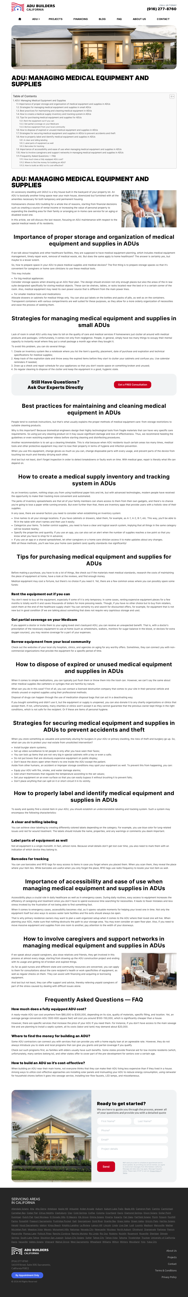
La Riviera (85, 1225)
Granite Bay (110, 1221)
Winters (124, 1241)
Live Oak (123, 1225)
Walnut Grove (62, 1241)
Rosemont (133, 1233)
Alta (32, 1208)
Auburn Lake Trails (113, 1208)
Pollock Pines (44, 1233)
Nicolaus (111, 1229)
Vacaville (23, 1241)
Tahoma (123, 1237)
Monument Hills (61, 1229)
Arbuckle (74, 1208)
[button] (170, 96)
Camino (156, 1208)
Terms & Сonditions (166, 1270)
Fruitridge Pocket (62, 1221)
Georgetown (84, 1221)
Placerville (16, 1233)
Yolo (143, 1241)
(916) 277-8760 (19, 1261)
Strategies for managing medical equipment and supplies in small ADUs (55, 107)
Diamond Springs (133, 1213)
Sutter (88, 1237)
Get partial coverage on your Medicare (41, 124)
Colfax (91, 1213)
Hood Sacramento (29, 1225)
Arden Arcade (87, 1208)
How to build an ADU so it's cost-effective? (44, 165)
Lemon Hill (96, 1225)
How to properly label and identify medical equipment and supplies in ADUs (57, 136)
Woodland (134, 1241)
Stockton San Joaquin (51, 1237)
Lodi (131, 1225)
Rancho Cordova (61, 1233)
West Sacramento (80, 1241)
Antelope (52, 1208)
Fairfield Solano (142, 1217)
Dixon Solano (150, 1213)
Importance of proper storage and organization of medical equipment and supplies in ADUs (64, 104)
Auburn (99, 1208)
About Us (139, 19)
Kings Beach (54, 1225)
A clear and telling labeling (35, 140)
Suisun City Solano (74, 1237)
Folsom (163, 1217)
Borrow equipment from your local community (44, 127)
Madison (148, 1225)
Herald (14, 1225)
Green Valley (137, 1221)
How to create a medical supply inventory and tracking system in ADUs (55, 114)
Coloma (100, 1213)
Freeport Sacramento (41, 1221)
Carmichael (167, 1208)
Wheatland (95, 1241)
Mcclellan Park (19, 1229)
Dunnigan (16, 1217)
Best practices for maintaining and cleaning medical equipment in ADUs (56, 110)
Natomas (74, 1229)
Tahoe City (98, 1237)
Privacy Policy (155, 1171)
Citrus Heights (46, 1213)
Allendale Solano (20, 1208)
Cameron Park (143, 1208)
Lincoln (107, 1225)
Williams (106, 1241)
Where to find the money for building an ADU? (45, 162)
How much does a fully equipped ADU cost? (43, 159)
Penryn (170, 1229)
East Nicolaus (41, 1217)
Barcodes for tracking (34, 146)
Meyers (47, 1229)
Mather (169, 1225)
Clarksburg (60, 1213)
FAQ (119, 19)
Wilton (115, 1241)
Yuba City (152, 1241)
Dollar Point (165, 1213)
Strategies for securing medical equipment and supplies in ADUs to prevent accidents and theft (67, 133)
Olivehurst (137, 1229)
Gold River (97, 1221)
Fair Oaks (128, 1217)
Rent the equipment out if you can (39, 121)
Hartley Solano (167, 1221)
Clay (70, 1213)
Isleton (43, 1225)
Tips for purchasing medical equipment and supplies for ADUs (51, 117)
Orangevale (150, 1229)
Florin (155, 1217)
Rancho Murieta (79, 1233)
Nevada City (87, 1229)
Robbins (113, 1233)
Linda (115, 1225)
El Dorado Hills (57, 1217)
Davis (120, 1213)
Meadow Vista (35, 1229)
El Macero (72, 1217)
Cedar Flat (32, 1213)
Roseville (144, 1233)
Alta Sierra (40, 1208)
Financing (80, 19)
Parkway (161, 1229)
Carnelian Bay (18, 1213)
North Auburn (124, 1229)
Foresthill (23, 1221)
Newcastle (100, 1229)
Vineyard (49, 1241)
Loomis (139, 1225)
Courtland (111, 1213)
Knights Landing (70, 1225)
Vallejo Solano (36, 1241)
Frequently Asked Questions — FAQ (38, 156)
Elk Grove (83, 1217)
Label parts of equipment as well (38, 143)
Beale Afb (130, 1208)
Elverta (109, 1217)
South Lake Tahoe (30, 1237)
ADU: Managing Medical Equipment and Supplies (40, 100)
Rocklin (122, 1233)
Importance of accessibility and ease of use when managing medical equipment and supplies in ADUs (71, 149)
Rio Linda (94, 1233)
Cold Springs (80, 1213)
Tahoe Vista (111, 1237)
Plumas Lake (29, 1233)
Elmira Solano (97, 1217)
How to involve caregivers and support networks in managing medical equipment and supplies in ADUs (72, 152)
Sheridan (154, 1233)
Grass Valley (123, 1221)
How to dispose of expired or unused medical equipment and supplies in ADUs (59, 130)
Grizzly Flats (151, 1221)
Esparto (118, 1217)
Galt (74, 1221)
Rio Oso (104, 1233)
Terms (125, 1173)
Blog (102, 19)
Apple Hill (63, 1208)
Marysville (159, 1225)
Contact (163, 19)
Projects (55, 19)
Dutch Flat (27, 1217)
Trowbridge (134, 1237)
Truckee (145, 1237)
